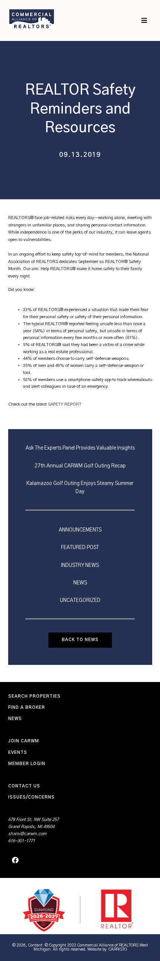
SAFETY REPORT (64, 404)
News (80, 583)
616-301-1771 (21, 841)
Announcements (80, 530)
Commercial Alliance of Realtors (31, 18)
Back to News (80, 640)
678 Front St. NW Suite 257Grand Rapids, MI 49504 (33, 823)
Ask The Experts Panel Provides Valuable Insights (80, 448)
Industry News (80, 565)
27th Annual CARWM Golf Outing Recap (80, 466)
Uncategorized (80, 600)
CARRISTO (118, 949)
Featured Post (80, 547)
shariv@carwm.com (27, 834)
